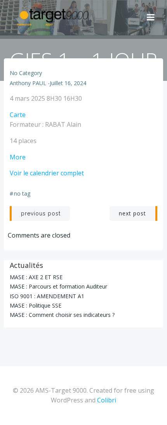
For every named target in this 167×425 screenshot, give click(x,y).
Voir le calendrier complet (47, 173)
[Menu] (150, 17)
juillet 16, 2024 (68, 83)
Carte (18, 114)
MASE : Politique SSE (35, 305)
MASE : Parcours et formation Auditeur (58, 286)
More (18, 157)
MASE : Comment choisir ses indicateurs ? (62, 314)
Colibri (106, 400)
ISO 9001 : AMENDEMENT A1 (47, 296)
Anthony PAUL (28, 83)
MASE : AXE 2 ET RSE (36, 277)
